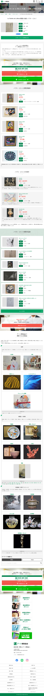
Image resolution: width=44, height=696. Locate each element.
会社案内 (11, 679)
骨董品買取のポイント (11, 685)
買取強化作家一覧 (11, 676)
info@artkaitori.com (20, 654)
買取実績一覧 (33, 673)
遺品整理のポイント (11, 682)
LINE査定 (11, 673)
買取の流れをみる (22, 325)
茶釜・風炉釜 (33, 482)
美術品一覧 (11, 668)
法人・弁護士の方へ (11, 688)
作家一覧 (33, 665)
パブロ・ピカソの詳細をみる (22, 37)
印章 (19, 483)
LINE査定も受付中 (22, 79)
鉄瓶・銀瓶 (11, 482)
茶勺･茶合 (9, 483)
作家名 (11, 559)
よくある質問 (33, 668)
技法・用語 (11, 671)
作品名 (32, 559)
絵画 (27, 26)
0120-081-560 (18, 652)
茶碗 (25, 482)
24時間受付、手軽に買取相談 (22, 71)
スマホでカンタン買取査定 (22, 77)
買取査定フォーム (33, 671)
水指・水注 (29, 482)
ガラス (15, 483)
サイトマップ (33, 691)
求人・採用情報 (33, 679)
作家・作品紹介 (33, 676)
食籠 (12, 483)
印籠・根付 (16, 482)
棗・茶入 (38, 482)
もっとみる (22, 311)
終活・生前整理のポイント (33, 685)
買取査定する (22, 74)
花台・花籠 (20, 482)
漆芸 (17, 483)
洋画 (24, 26)
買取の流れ (11, 665)
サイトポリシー (11, 691)
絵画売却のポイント (33, 682)
